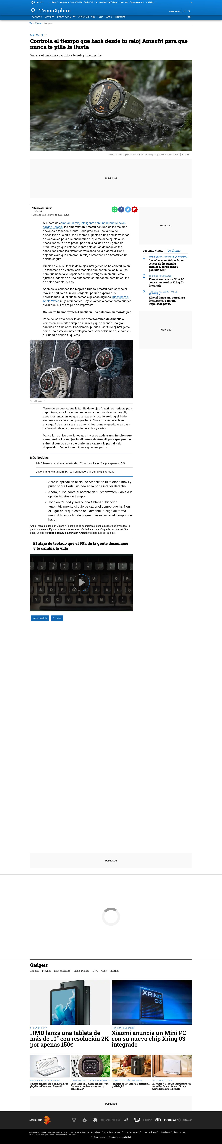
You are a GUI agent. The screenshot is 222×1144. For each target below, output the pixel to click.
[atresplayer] (175, 12)
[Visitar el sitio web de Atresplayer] (172, 1120)
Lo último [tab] (174, 250)
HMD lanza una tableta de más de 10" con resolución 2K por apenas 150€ (80, 463)
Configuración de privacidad (173, 1132)
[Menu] (189, 17)
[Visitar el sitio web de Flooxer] (187, 1120)
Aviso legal (95, 1132)
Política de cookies (130, 1132)
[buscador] (189, 12)
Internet (120, 17)
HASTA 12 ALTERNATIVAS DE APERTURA (163, 293)
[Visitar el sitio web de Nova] (105, 1120)
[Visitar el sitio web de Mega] (116, 1120)
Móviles (49, 17)
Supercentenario (137, 2)
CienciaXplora (86, 17)
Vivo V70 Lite (76, 2)
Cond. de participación (149, 1132)
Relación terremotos (60, 2)
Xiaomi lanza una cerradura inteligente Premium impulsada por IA (167, 300)
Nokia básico (151, 2)
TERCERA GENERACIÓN (160, 276)
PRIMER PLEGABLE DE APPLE (45, 1080)
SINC (100, 17)
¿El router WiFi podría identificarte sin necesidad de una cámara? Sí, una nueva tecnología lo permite (171, 1086)
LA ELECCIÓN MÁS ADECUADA (127, 1080)
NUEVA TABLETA (38, 1028)
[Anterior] (49, 2)
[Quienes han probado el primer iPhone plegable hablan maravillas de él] (50, 1066)
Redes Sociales (66, 17)
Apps (109, 17)
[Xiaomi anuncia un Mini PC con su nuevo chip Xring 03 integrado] (152, 1002)
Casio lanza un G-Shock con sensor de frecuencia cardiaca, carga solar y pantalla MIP (166, 265)
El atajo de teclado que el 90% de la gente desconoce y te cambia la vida (80, 546)
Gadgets (37, 17)
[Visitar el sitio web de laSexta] (84, 1120)
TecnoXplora (35, 23)
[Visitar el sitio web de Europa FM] (147, 1120)
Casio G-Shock (90, 2)
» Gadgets (47, 23)
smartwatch (40, 618)
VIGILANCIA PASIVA (162, 1080)
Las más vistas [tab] (153, 250)
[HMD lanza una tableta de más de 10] (70, 1002)
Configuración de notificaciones (104, 1137)
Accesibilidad (125, 1137)
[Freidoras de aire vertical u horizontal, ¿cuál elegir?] (131, 1066)
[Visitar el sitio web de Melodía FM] (158, 1120)
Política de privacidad (110, 1132)
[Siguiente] (190, 2)
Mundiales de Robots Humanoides (114, 2)
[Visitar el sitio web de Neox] (95, 1120)
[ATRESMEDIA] (40, 1120)
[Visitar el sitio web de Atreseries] (126, 1120)
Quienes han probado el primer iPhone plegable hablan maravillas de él (49, 1085)
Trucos (57, 618)
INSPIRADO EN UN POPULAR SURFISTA (168, 257)
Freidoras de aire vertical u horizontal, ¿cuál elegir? (131, 1085)
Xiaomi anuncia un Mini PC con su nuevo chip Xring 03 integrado (75, 471)
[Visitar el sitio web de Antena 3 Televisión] (74, 1120)
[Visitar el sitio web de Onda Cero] (137, 1120)
